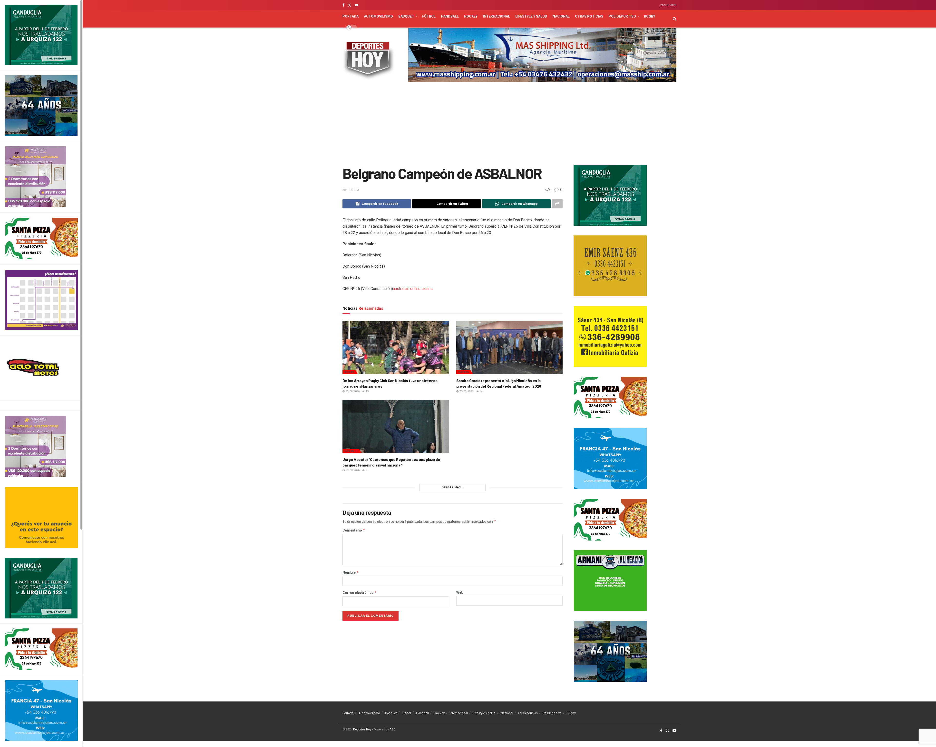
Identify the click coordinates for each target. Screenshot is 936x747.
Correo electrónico (359, 593)
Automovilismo (378, 16)
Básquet (406, 16)
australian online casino (413, 288)
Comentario (353, 530)
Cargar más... (452, 487)
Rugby (649, 16)
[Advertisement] (509, 123)
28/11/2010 (350, 190)
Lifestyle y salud (531, 16)
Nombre (350, 572)
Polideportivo (622, 16)
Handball (450, 16)
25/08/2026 (352, 391)
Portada (350, 16)
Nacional (561, 16)
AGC (392, 729)
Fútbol (429, 16)
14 (480, 391)
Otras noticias (589, 16)
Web (459, 592)
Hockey (471, 16)
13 (367, 391)
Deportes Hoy (362, 729)
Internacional (496, 16)
